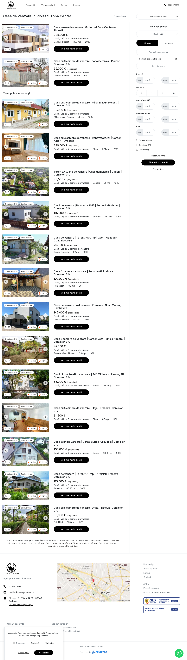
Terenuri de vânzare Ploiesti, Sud (66, 631)
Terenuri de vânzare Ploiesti (64, 628)
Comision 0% (145, 145)
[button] (6, 38)
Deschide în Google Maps (21, 604)
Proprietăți (30, 5)
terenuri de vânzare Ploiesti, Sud (62, 546)
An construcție (143, 113)
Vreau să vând (48, 5)
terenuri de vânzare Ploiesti (39, 543)
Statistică (35, 643)
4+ (174, 93)
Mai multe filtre (158, 156)
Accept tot (44, 653)
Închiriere (169, 43)
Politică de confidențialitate (156, 592)
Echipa (64, 5)
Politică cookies (151, 588)
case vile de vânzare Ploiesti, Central (96, 543)
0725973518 (173, 5)
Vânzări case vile (15, 624)
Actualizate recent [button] (158, 16)
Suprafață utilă (143, 100)
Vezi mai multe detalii (71, 48)
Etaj (138, 126)
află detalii (40, 633)
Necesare (20, 643)
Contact (76, 5)
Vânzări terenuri (60, 624)
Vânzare (147, 43)
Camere (140, 87)
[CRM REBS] (99, 652)
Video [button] (33, 83)
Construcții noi (145, 140)
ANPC (146, 584)
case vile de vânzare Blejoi (65, 543)
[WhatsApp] (179, 653)
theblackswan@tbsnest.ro (21, 592)
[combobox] (158, 34)
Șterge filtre (158, 169)
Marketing (49, 643)
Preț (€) (139, 74)
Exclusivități (144, 149)
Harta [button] (44, 49)
